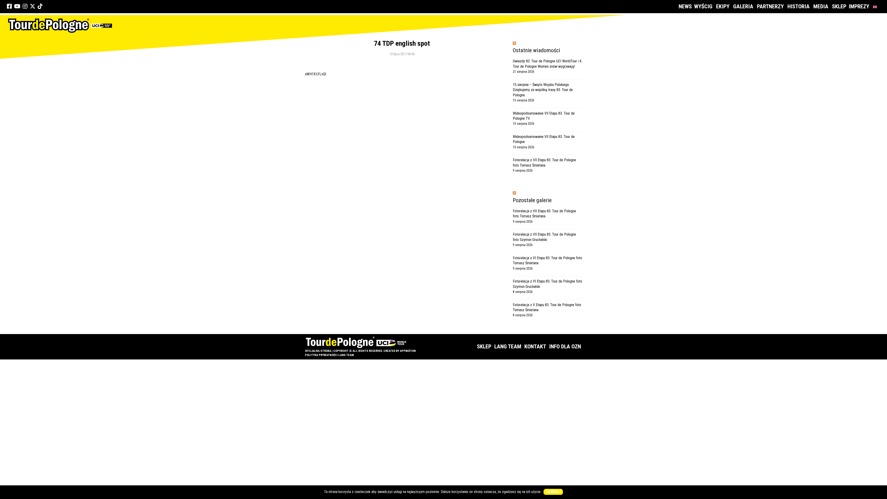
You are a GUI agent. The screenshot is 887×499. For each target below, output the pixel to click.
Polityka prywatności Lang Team (329, 355)
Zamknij (553, 492)
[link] (9, 6)
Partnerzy (770, 6)
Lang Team (507, 346)
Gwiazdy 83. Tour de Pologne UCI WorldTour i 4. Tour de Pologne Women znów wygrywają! (547, 63)
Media (820, 6)
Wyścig (703, 6)
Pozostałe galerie (532, 200)
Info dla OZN (565, 346)
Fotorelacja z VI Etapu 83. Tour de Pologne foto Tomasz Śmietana (547, 260)
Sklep (839, 6)
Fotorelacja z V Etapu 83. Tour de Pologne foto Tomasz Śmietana (547, 307)
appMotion (408, 351)
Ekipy (722, 6)
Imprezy (859, 6)
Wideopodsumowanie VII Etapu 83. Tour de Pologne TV (544, 116)
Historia (798, 6)
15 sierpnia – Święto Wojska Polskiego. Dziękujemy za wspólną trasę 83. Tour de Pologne (543, 89)
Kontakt (535, 346)
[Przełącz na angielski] (876, 6)
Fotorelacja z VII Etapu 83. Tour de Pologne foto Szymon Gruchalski (544, 237)
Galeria (743, 6)
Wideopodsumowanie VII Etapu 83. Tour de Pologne (544, 139)
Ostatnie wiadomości (536, 50)
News (685, 6)
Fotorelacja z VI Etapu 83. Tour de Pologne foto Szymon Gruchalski (547, 284)
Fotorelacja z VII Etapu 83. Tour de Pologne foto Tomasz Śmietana (544, 162)
